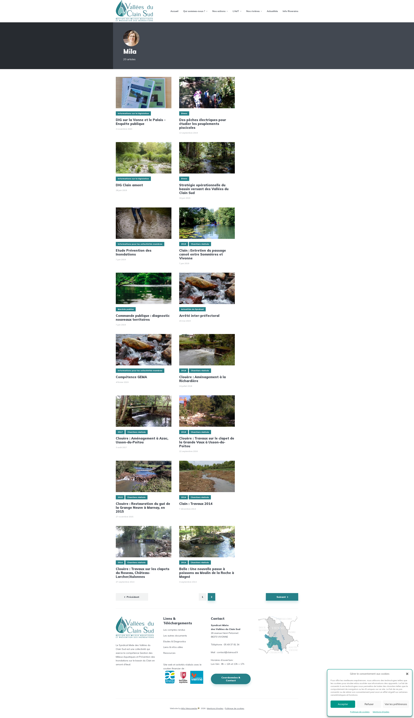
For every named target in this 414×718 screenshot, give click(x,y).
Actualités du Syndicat (192, 309)
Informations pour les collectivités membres (140, 244)
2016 (183, 432)
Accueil (174, 11)
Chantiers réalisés (200, 244)
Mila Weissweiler (189, 708)
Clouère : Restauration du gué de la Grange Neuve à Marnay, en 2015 (143, 507)
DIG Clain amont (129, 185)
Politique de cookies (360, 712)
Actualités (272, 11)
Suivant (281, 597)
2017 (120, 432)
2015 (120, 497)
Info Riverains (290, 11)
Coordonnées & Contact (230, 679)
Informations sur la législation (133, 113)
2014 (183, 497)
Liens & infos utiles (173, 647)
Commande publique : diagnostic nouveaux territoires (143, 318)
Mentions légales (381, 712)
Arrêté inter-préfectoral (199, 316)
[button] (407, 673)
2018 (183, 370)
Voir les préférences (396, 704)
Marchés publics (126, 309)
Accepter (343, 704)
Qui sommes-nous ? (194, 11)
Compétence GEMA (131, 377)
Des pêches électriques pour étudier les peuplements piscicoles (202, 124)
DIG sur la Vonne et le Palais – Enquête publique (141, 122)
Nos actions (218, 11)
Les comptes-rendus (174, 629)
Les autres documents (175, 635)
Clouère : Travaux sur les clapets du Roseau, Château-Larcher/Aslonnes (142, 573)
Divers (184, 113)
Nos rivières (253, 11)
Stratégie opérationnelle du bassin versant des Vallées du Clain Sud (204, 189)
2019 (183, 244)
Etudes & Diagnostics (174, 641)
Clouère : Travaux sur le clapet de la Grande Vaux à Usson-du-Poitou (206, 442)
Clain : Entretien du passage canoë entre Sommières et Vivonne (202, 254)
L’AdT (236, 11)
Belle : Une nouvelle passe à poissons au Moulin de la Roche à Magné (206, 573)
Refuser (369, 704)
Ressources (169, 652)
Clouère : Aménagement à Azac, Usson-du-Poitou (142, 440)
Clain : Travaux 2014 (195, 504)
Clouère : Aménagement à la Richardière (202, 379)
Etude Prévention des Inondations (133, 252)
